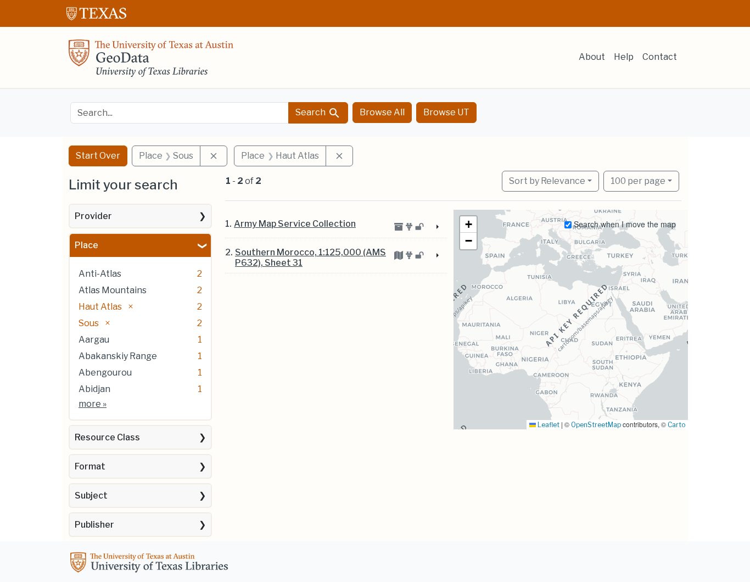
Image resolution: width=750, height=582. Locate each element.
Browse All (382, 112)
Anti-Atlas (100, 273)
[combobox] (179, 113)
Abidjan (94, 389)
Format (90, 466)
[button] (468, 224)
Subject (91, 495)
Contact (659, 57)
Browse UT (446, 112)
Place (86, 245)
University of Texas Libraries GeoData (151, 61)
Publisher (94, 524)
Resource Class (107, 437)
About (592, 57)
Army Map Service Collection (295, 224)
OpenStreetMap (596, 425)
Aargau (94, 339)
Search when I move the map (624, 224)
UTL (151, 564)
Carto (676, 425)
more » (93, 404)
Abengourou (105, 372)
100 (638, 180)
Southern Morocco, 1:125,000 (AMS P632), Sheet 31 (310, 257)
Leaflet (547, 425)
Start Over (98, 155)
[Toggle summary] (436, 227)
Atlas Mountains (113, 290)
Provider (93, 216)
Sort (547, 181)
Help (624, 57)
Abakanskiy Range (118, 356)
